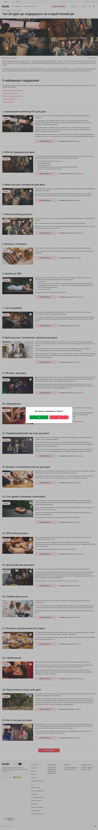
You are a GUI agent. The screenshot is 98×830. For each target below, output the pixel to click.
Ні (59, 417)
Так (39, 417)
